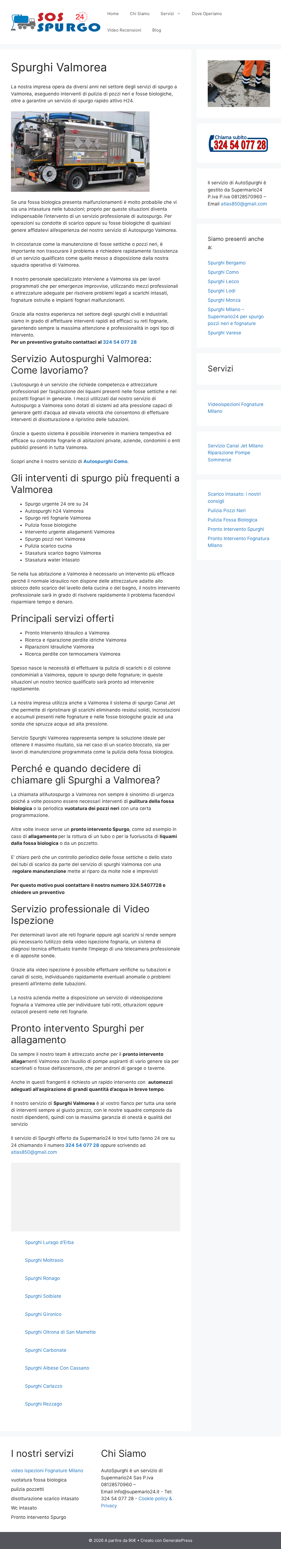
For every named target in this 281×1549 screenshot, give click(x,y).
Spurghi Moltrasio (44, 1260)
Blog (156, 30)
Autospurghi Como (105, 461)
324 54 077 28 (120, 342)
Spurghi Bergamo (227, 263)
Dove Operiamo (207, 13)
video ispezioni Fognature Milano (47, 1470)
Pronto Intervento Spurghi (236, 529)
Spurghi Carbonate (45, 1350)
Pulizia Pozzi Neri (227, 510)
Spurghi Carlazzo (43, 1386)
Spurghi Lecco (223, 281)
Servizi (167, 13)
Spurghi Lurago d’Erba (49, 1242)
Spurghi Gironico (43, 1314)
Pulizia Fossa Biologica (232, 520)
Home (113, 13)
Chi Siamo (140, 13)
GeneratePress (177, 1540)
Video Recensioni (124, 30)
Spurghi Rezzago (43, 1404)
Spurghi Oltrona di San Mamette (60, 1332)
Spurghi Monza (224, 300)
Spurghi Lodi (221, 291)
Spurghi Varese (224, 332)
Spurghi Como (223, 272)
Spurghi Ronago (42, 1278)
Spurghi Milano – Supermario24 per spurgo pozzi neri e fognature (236, 316)
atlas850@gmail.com (34, 1152)
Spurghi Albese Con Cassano (57, 1368)
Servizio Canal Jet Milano (235, 445)
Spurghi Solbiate (43, 1296)
